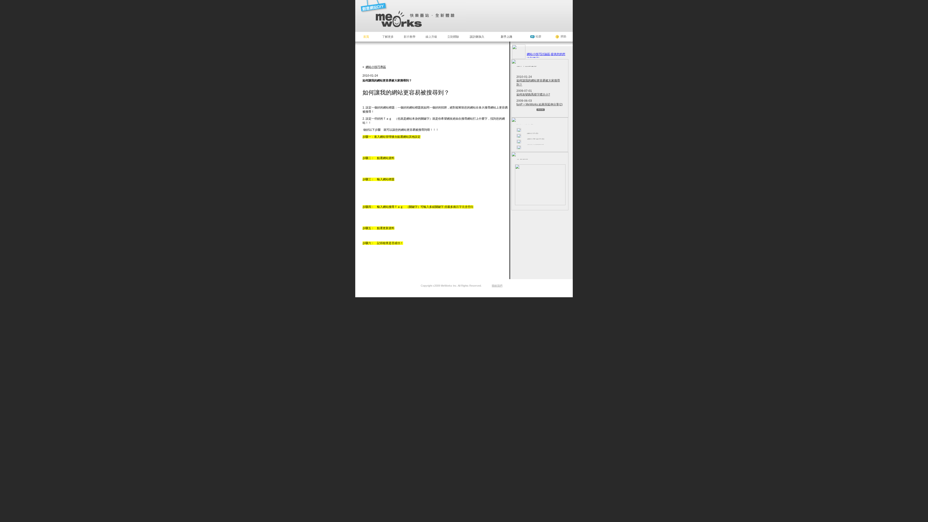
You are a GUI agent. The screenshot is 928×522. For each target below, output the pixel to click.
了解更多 (388, 36)
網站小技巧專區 (376, 67)
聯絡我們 (497, 285)
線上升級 (431, 36)
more (540, 110)
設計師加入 (477, 36)
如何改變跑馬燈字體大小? (533, 94)
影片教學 (409, 36)
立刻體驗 (453, 36)
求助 (563, 36)
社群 (538, 36)
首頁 (366, 36)
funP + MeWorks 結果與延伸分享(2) (539, 104)
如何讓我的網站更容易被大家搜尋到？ (538, 82)
